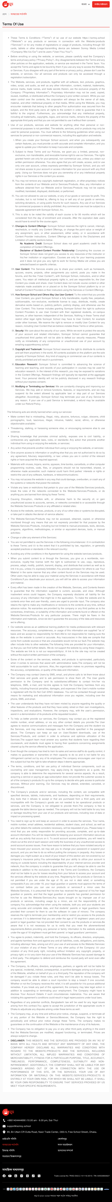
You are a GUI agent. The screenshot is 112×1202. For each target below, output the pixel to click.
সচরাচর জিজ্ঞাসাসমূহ (11, 1156)
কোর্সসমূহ (62, 1139)
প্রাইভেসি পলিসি (9, 1139)
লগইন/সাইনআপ (101, 4)
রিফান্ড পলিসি (8, 1150)
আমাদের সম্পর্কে (65, 1150)
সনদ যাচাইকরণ (65, 1144)
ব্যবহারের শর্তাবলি (10, 1144)
